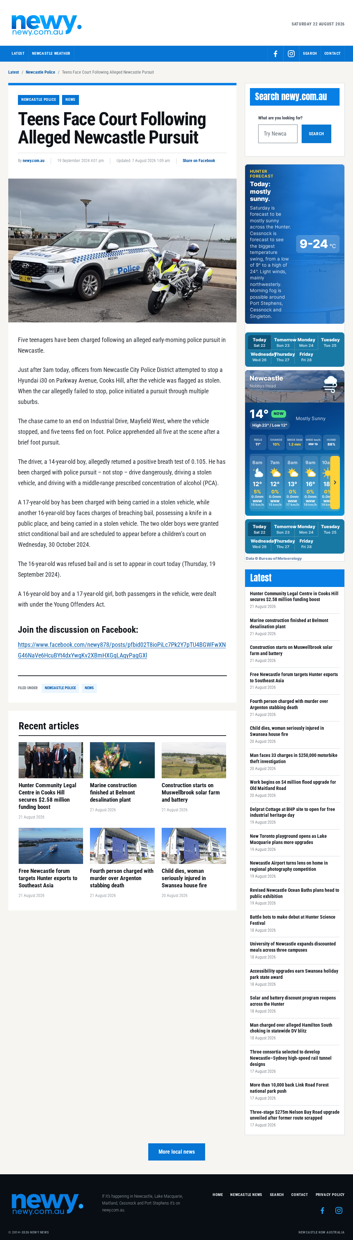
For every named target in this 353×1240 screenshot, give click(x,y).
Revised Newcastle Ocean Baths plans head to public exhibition (294, 893)
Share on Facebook (199, 160)
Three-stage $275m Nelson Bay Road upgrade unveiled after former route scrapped (295, 1115)
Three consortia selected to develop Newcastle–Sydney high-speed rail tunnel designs (291, 1058)
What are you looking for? (280, 117)
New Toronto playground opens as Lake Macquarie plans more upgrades (288, 839)
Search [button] (310, 53)
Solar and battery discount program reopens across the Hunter (293, 1001)
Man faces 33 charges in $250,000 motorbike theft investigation (293, 758)
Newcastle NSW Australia (322, 1232)
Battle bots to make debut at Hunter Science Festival (292, 920)
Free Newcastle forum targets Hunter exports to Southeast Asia (294, 677)
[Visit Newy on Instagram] (291, 54)
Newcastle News (246, 1195)
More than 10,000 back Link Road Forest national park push (289, 1088)
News (70, 99)
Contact (332, 53)
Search (316, 133)
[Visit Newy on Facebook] (275, 54)
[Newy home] (47, 24)
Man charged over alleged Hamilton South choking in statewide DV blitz (291, 1028)
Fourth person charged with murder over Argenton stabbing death (289, 704)
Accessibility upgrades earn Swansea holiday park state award (294, 974)
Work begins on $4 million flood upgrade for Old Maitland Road (293, 785)
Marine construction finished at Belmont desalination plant (289, 623)
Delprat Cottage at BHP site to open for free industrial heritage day (292, 812)
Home (218, 1195)
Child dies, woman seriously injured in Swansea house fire (287, 731)
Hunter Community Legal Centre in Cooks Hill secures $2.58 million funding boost (294, 596)
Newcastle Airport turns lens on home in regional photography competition (289, 866)
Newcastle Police (40, 72)
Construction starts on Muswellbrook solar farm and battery (291, 650)
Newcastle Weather (51, 53)
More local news (177, 1151)
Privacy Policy (330, 1195)
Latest (18, 53)
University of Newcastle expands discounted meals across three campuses (293, 947)
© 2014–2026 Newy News (28, 1232)
